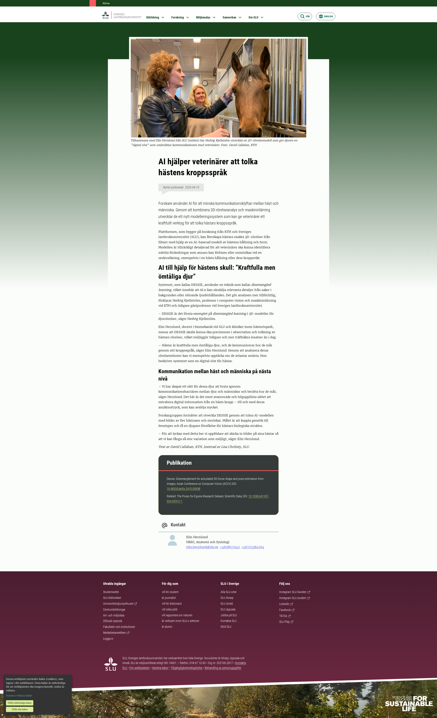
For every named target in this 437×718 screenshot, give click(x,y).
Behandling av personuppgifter (223, 668)
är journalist (169, 598)
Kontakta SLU (228, 621)
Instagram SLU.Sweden (293, 592)
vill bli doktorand (172, 603)
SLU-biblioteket (112, 598)
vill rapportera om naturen (177, 615)
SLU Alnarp (227, 598)
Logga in (108, 638)
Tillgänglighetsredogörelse (187, 668)
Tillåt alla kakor (20, 709)
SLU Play (284, 621)
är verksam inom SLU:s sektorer (180, 621)
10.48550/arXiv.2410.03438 (183, 488)
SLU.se (106, 3)
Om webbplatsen (139, 668)
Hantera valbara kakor (19, 695)
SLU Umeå (227, 603)
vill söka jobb (170, 609)
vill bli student (170, 592)
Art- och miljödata (113, 615)
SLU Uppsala (228, 609)
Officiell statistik (112, 621)
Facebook (285, 610)
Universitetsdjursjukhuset (118, 603)
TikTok (283, 616)
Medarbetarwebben (114, 632)
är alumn (167, 626)
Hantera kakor (160, 668)
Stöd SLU (226, 626)
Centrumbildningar (114, 609)
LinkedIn (284, 604)
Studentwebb (111, 592)
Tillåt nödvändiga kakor (20, 703)
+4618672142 (230, 547)
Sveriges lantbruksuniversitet (127, 16)
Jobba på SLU (229, 615)
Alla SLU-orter (229, 592)
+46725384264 (252, 547)
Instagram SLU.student (292, 598)
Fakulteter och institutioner (119, 627)
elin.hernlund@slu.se (202, 547)
